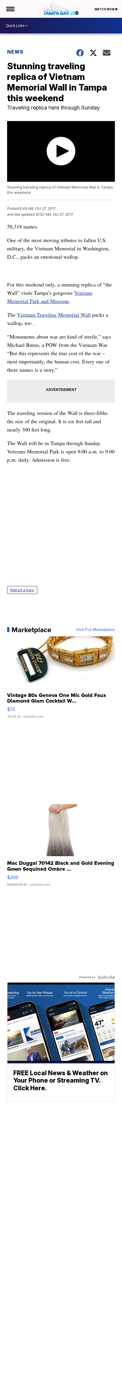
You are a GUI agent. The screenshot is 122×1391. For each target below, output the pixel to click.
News (15, 52)
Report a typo (22, 590)
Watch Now (104, 9)
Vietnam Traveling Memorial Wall (54, 314)
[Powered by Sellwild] (106, 977)
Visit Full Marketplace (95, 630)
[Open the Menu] (9, 8)
